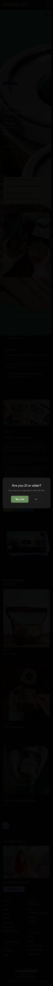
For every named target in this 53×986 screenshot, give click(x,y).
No (36, 499)
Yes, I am (19, 499)
